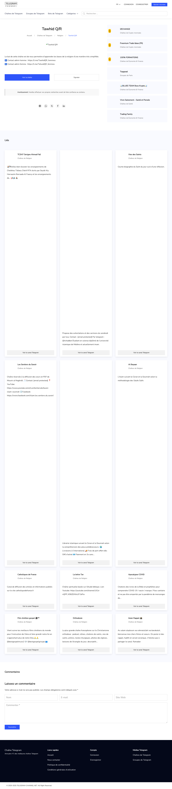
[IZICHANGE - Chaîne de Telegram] (114, 31)
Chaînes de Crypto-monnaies (130, 33)
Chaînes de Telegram (14, 13)
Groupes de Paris (126, 75)
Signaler (77, 77)
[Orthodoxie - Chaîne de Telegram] (67, 620)
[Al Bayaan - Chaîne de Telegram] (122, 366)
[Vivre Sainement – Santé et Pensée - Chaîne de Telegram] (114, 101)
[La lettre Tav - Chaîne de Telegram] (67, 576)
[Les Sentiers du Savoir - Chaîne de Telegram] (11, 366)
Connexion (129, 4)
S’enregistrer (142, 4)
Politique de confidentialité (58, 765)
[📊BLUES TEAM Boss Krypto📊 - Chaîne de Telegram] (114, 87)
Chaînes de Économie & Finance (131, 61)
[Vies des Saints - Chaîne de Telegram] (122, 156)
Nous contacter (53, 760)
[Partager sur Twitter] (52, 106)
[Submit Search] (84, 13)
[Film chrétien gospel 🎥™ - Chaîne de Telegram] (11, 620)
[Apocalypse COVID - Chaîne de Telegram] (122, 576)
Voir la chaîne (27, 77)
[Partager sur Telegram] (40, 106)
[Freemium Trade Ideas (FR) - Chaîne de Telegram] (114, 45)
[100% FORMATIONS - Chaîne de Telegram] (114, 59)
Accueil (50, 755)
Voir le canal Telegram (31, 352)
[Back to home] (11, 4)
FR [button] (117, 4)
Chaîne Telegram (13, 750)
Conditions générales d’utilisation (61, 769)
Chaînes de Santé (126, 104)
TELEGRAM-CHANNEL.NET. (27, 785)
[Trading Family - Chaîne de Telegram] (114, 116)
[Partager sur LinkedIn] (64, 106)
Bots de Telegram (55, 13)
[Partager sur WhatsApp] (46, 106)
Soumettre (12, 727)
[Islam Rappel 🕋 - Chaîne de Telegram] (122, 620)
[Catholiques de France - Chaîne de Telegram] (11, 576)
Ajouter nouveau (159, 4)
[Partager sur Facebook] (58, 106)
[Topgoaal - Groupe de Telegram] (114, 73)
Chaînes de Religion (25, 158)
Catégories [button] (71, 13)
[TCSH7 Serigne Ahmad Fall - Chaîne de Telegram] (11, 156)
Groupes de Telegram (35, 13)
